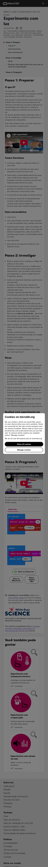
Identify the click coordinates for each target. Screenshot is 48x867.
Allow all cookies (24, 444)
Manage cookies (24, 450)
